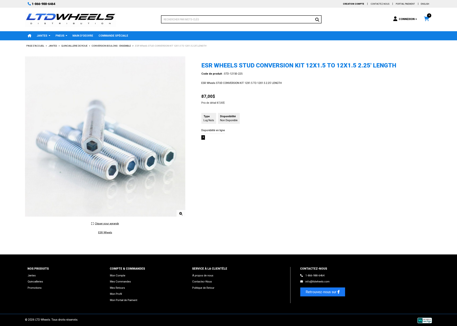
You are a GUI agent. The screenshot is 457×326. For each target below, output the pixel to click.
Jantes (42, 35)
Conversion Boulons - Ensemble (111, 45)
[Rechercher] (317, 19)
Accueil (29, 35)
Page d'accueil (35, 45)
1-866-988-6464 (43, 4)
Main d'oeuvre (82, 35)
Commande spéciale (113, 35)
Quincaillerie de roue (74, 45)
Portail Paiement (405, 4)
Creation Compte (353, 4)
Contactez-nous (380, 4)
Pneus (60, 35)
